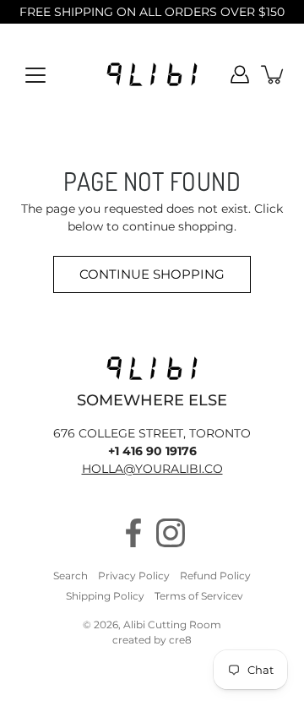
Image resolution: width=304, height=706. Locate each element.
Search (70, 575)
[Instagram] (170, 533)
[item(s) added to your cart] (273, 74)
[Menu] (35, 75)
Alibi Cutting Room (172, 624)
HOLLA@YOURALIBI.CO (152, 468)
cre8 (180, 639)
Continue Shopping (152, 274)
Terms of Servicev (199, 595)
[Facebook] (133, 533)
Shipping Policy (105, 595)
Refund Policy (215, 575)
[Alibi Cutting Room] (152, 74)
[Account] (239, 74)
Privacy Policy (134, 575)
